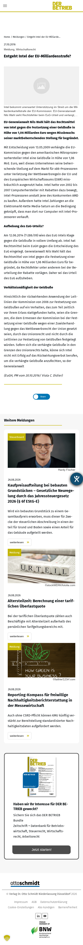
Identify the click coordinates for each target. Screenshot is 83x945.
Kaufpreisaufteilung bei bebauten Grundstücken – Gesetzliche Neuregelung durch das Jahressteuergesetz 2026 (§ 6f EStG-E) (41, 489)
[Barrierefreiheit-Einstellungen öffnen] (76, 479)
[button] (7, 938)
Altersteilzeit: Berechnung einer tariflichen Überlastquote (41, 594)
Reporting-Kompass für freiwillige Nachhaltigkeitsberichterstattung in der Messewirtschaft (41, 691)
